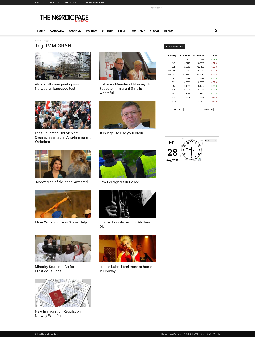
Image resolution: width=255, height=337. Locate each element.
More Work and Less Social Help (61, 222)
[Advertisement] (157, 17)
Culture (107, 31)
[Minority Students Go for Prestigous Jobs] (63, 248)
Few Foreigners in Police (119, 182)
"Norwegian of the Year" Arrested (61, 182)
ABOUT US (39, 2)
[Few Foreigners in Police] (127, 164)
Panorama (57, 31)
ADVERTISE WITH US (71, 2)
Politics (91, 31)
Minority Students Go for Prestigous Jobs (54, 269)
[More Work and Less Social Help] (63, 204)
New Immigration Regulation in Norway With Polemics (60, 313)
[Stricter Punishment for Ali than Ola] (127, 204)
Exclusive (138, 31)
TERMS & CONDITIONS (94, 2)
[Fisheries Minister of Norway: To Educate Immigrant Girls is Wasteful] (127, 66)
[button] (216, 31)
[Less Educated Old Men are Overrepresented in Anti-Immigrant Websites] (63, 115)
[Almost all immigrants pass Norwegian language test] (63, 66)
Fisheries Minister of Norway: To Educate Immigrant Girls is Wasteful (125, 88)
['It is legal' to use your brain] (127, 115)
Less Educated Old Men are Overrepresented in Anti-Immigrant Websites (63, 137)
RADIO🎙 (168, 31)
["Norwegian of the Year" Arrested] (63, 164)
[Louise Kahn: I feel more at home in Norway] (127, 248)
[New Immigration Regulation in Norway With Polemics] (63, 293)
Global (154, 31)
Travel (122, 31)
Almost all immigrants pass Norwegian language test (57, 86)
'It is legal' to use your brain (121, 133)
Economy (75, 31)
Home (41, 31)
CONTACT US (53, 2)
